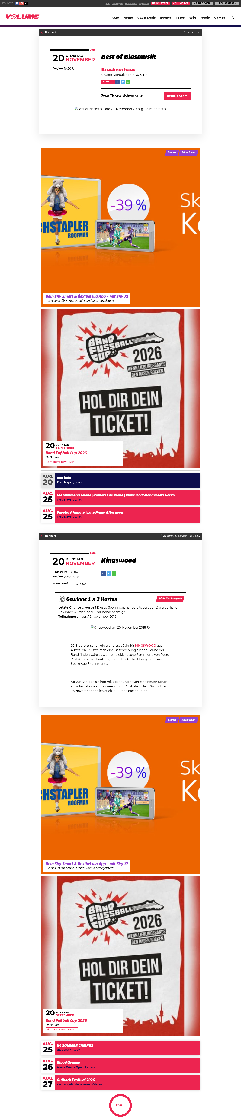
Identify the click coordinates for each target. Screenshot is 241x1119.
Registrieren (227, 3)
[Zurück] (42, 32)
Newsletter (160, 3)
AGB (108, 4)
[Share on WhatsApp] (128, 82)
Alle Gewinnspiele (171, 598)
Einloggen (203, 3)
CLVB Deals (146, 17)
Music (205, 17)
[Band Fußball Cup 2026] (120, 388)
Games (219, 17)
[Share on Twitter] (123, 82)
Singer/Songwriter (188, 1108)
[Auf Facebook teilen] (117, 82)
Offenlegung (117, 4)
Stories (172, 152)
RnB (198, 536)
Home (128, 17)
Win (192, 17)
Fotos (180, 17)
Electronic (169, 536)
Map (108, 82)
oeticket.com (177, 96)
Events (165, 17)
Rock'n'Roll (185, 536)
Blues (189, 32)
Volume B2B (181, 3)
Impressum (144, 4)
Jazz (198, 32)
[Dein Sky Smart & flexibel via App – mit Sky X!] (120, 227)
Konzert (50, 32)
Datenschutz (131, 4)
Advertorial (188, 152)
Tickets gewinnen (62, 462)
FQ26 (115, 17)
